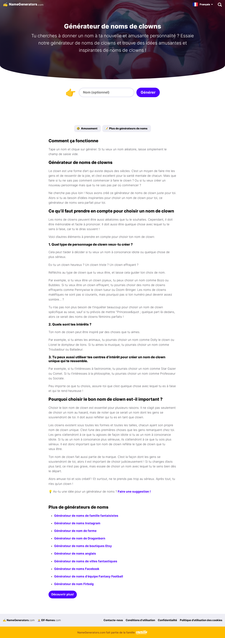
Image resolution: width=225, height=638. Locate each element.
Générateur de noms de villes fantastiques (85, 561)
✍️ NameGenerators (19, 620)
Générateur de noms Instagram (77, 523)
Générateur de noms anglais (75, 553)
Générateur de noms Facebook (76, 569)
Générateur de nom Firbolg (74, 584)
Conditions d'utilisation (140, 620)
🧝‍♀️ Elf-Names (49, 620)
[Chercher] (220, 4)
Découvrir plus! (62, 594)
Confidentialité (167, 620)
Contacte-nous (113, 620)
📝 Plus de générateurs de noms (126, 128)
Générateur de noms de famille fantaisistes (86, 515)
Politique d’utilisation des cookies (201, 620)
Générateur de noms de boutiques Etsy (83, 546)
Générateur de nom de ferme (75, 531)
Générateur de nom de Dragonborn (79, 538)
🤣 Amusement (87, 128)
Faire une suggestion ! (134, 491)
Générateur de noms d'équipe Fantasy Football (88, 576)
